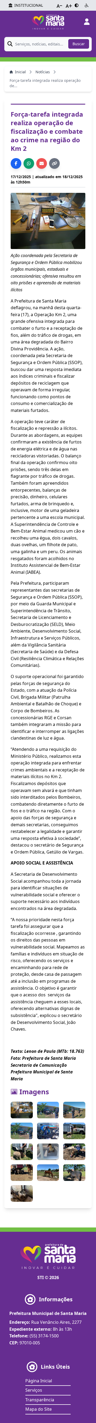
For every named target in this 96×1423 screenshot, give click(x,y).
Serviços (33, 1390)
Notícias (42, 71)
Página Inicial (38, 1381)
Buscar (79, 43)
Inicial (20, 71)
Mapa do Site (38, 1409)
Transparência (39, 1400)
